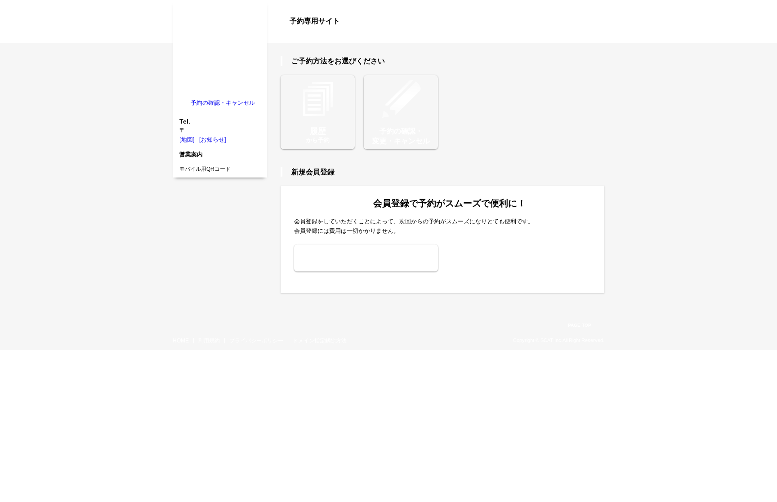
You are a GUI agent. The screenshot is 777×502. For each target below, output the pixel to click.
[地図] (187, 139)
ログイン (586, 37)
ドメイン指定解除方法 (320, 341)
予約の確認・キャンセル (223, 102)
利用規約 (209, 341)
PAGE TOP (579, 325)
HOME (181, 341)
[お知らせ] (212, 139)
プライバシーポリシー (256, 341)
